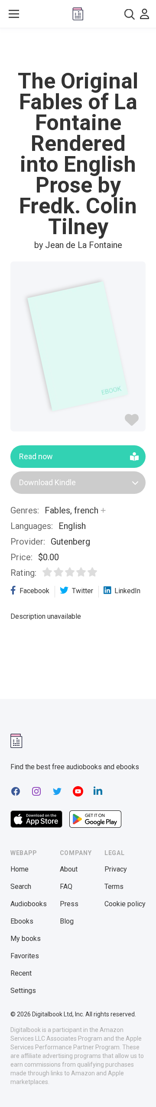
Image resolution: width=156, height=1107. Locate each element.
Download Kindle (47, 482)
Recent (21, 973)
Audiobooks (28, 904)
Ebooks (21, 921)
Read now (36, 456)
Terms (114, 886)
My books (25, 938)
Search (20, 886)
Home (19, 869)
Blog (67, 921)
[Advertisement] (78, 49)
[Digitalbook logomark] (16, 741)
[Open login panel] (144, 14)
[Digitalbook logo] (78, 14)
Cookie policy (125, 904)
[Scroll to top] (140, 1088)
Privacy (115, 869)
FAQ (66, 886)
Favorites (24, 956)
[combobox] (129, 14)
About (69, 869)
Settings (23, 990)
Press (69, 904)
